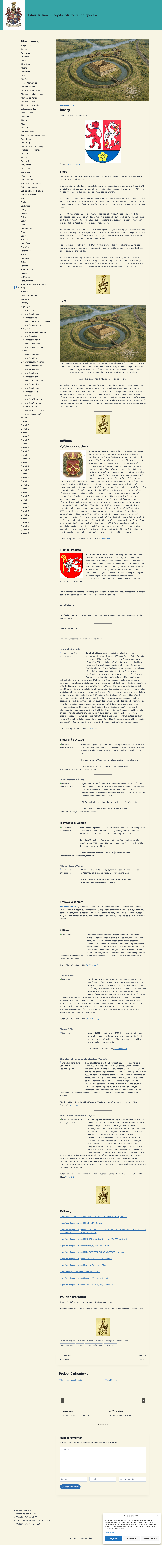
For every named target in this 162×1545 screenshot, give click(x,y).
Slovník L (25, 474)
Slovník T (25, 511)
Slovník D (25, 440)
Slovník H (25, 455)
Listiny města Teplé (29, 392)
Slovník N (25, 481)
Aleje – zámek (27, 113)
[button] (157, 1516)
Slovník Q (25, 492)
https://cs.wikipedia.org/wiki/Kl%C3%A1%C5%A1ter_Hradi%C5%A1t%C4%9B (93, 1239)
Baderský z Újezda (68, 1341)
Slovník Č (25, 436)
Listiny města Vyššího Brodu (33, 410)
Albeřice (24, 79)
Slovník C (25, 433)
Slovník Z (25, 530)
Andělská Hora (27, 131)
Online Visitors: (23, 1510)
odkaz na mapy (74, 164)
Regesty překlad (28, 306)
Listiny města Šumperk (31, 388)
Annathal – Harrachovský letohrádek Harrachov (32, 148)
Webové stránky (127, 1479)
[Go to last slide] (62, 1400)
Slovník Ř (25, 500)
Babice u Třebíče (28, 195)
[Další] (143, 1400)
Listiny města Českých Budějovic (31, 327)
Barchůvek (25, 243)
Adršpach (25, 57)
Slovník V (25, 518)
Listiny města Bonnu (30, 314)
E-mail (94, 1479)
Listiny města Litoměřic (31, 343)
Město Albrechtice (29, 83)
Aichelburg (25, 64)
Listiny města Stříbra (30, 384)
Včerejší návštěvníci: (25, 1517)
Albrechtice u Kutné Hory (32, 94)
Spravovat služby (111, 1532)
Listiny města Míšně (30, 358)
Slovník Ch (25, 459)
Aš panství (25, 168)
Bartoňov (25, 247)
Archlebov (25, 153)
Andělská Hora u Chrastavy (33, 135)
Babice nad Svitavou (30, 187)
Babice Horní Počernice (31, 183)
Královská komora (68, 907)
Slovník (24, 421)
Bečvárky (25, 299)
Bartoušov (25, 254)
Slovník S (25, 504)
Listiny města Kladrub (30, 340)
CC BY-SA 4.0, (93, 728)
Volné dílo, (105, 539)
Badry (73, 105)
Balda (23, 225)
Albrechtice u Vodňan (30, 105)
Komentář (66, 1449)
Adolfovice (25, 53)
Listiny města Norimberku (32, 362)
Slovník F (25, 447)
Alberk (24, 68)
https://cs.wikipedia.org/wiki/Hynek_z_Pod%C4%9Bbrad (84, 1246)
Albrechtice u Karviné (30, 90)
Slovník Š (25, 507)
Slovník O (25, 485)
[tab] (98, 1424)
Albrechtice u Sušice (30, 101)
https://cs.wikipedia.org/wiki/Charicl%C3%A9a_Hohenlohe (85, 1278)
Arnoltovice (26, 161)
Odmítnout (131, 1539)
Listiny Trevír (26, 395)
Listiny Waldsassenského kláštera (32, 416)
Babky (23, 198)
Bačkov (142, 1358)
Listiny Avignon (27, 310)
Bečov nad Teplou (29, 295)
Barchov (24, 239)
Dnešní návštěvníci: (25, 1514)
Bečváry (24, 303)
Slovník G (25, 451)
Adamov (24, 49)
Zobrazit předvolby (149, 1539)
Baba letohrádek (28, 180)
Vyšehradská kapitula (94, 1345)
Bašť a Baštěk (116, 1411)
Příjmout (113, 1539)
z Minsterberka (110, 1345)
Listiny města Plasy (29, 373)
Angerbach (26, 139)
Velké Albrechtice (28, 109)
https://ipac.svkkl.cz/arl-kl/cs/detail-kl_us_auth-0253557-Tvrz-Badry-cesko (93, 1216)
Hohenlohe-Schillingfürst (105, 1341)
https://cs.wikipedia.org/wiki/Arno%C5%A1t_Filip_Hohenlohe (86, 1285)
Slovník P (25, 489)
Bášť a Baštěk (27, 269)
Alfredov (24, 120)
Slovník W (25, 522)
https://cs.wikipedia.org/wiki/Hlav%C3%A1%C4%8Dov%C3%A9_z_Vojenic (92, 1252)
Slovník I (24, 462)
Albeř (23, 75)
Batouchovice (27, 281)
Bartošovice (26, 251)
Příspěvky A (26, 45)
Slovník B (25, 429)
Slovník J (25, 466)
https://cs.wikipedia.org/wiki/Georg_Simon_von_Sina (83, 1265)
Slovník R (25, 496)
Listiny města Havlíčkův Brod (34, 332)
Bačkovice (66, 1358)
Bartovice (67, 1411)
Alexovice (25, 116)
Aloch (23, 124)
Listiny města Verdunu (31, 403)
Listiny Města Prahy (29, 377)
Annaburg (25, 143)
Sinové (80, 1345)
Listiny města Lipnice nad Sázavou (32, 349)
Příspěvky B (64, 105)
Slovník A (25, 425)
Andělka (24, 128)
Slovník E (25, 444)
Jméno (64, 1479)
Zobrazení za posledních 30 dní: (30, 1520)
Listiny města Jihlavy (30, 336)
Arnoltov (24, 157)
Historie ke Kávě (68, 115)
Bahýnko (25, 217)
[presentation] (80, 1392)
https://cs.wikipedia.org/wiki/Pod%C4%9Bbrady (81, 1223)
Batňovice (25, 277)
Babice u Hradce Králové (32, 191)
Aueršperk (25, 172)
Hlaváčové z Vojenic (85, 1341)
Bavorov (24, 291)
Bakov (23, 221)
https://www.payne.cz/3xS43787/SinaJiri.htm (80, 1272)
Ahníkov (24, 60)
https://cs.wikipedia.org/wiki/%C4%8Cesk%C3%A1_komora (86, 1259)
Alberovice (25, 71)
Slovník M (25, 477)
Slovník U (25, 515)
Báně (23, 232)
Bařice (23, 262)
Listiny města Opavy (30, 369)
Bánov (23, 236)
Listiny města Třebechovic (32, 399)
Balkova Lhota (27, 228)
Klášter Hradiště (123, 1341)
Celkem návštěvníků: (25, 1524)
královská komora (67, 1345)
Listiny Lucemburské (30, 354)
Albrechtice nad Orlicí (30, 86)
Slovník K (25, 470)
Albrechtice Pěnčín (29, 98)
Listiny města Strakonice (32, 380)
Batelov (24, 273)
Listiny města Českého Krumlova (35, 321)
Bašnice (24, 266)
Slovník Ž (25, 533)
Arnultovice (26, 165)
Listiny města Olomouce (31, 366)
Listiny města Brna (29, 318)
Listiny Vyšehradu (29, 407)
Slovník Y (25, 526)
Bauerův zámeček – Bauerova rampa (34, 286)
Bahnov (24, 213)
